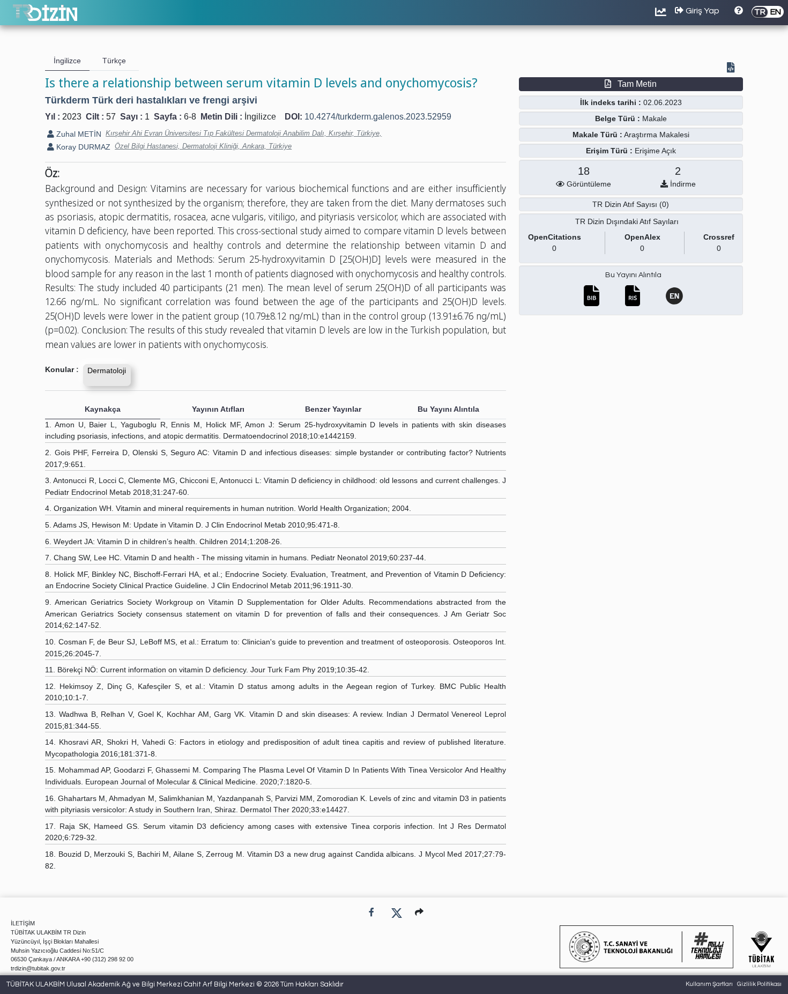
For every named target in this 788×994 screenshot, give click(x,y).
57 (111, 116)
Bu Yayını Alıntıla (633, 275)
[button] (419, 912)
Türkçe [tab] (114, 60)
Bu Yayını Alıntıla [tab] (448, 409)
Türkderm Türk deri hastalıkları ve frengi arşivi (151, 100)
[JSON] (733, 68)
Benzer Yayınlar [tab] (333, 409)
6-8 (190, 116)
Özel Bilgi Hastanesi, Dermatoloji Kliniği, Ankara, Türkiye (203, 146)
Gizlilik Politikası (759, 984)
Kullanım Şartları (709, 984)
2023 (71, 116)
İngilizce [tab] (67, 60)
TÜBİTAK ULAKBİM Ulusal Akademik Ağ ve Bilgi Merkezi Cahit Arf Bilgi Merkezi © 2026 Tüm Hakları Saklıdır (175, 984)
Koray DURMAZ (82, 147)
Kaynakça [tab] (103, 409)
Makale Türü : (597, 134)
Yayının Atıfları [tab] (218, 409)
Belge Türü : (617, 118)
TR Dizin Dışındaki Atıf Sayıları (627, 221)
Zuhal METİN (77, 134)
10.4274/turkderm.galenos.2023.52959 (377, 116)
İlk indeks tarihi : (610, 102)
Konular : (62, 369)
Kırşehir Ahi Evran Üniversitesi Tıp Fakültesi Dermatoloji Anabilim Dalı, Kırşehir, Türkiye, (244, 133)
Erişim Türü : (609, 150)
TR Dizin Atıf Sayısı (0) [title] (630, 204)
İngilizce (260, 116)
